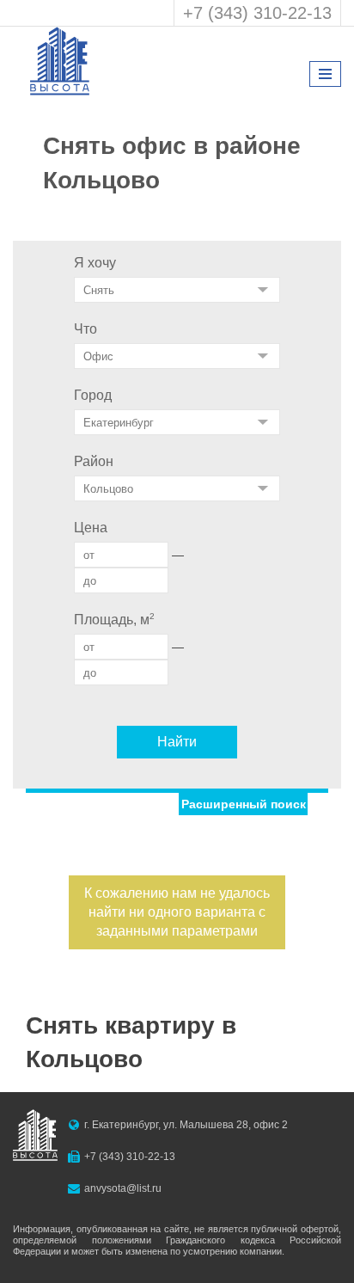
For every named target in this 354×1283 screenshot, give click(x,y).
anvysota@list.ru (123, 1188)
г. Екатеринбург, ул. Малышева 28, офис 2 (186, 1125)
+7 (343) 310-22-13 (257, 12)
